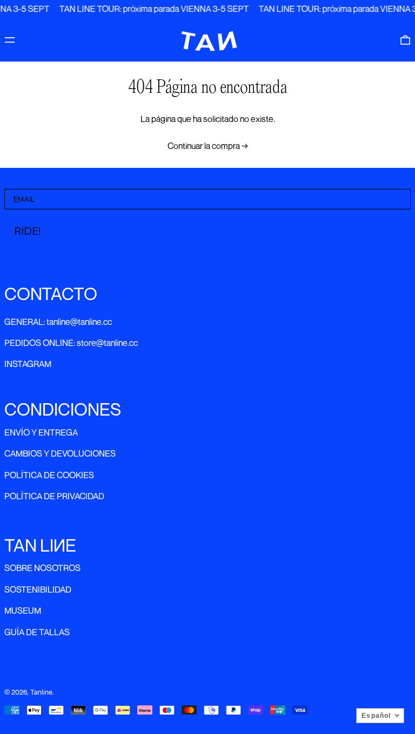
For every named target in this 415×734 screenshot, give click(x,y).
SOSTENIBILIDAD (37, 589)
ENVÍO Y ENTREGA (41, 432)
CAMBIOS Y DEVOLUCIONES (60, 453)
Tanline (41, 692)
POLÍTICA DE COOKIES (49, 475)
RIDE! (27, 231)
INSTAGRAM (27, 363)
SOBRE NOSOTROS (42, 567)
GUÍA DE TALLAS (37, 632)
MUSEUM (22, 610)
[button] (405, 40)
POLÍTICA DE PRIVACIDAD (54, 496)
